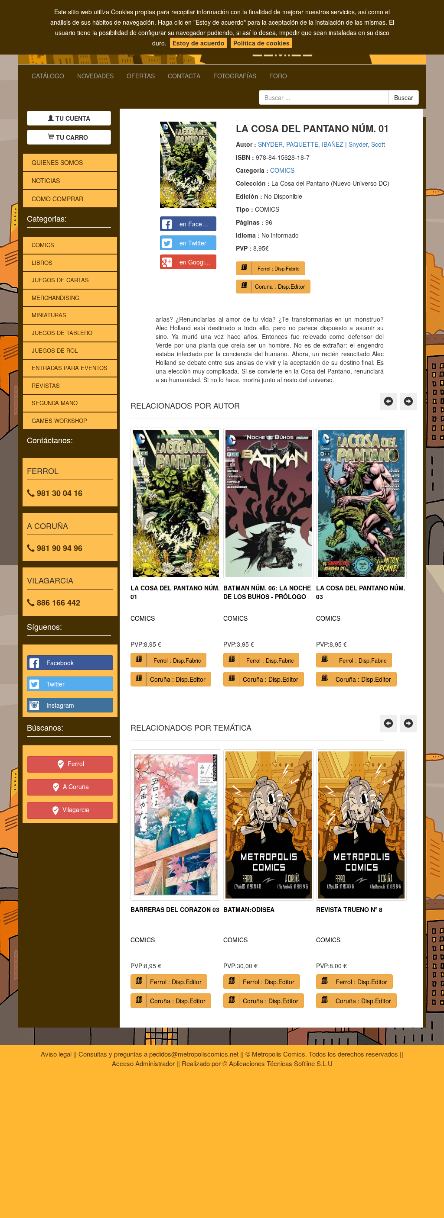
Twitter (55, 684)
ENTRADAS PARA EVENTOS (70, 368)
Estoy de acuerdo (199, 43)
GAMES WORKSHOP (59, 420)
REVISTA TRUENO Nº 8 (349, 909)
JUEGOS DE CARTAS (60, 280)
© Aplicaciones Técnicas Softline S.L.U (277, 1063)
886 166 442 (57, 602)
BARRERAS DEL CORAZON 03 (175, 909)
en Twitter (193, 242)
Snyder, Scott (367, 144)
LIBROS (42, 262)
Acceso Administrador (143, 1063)
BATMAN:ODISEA (248, 909)
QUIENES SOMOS (57, 162)
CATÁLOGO (48, 75)
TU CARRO (72, 137)
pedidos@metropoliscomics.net (193, 1053)
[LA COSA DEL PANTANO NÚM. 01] (188, 165)
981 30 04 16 (58, 493)
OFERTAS (141, 75)
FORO (278, 75)
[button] (388, 401)
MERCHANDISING (55, 297)
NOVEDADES (95, 75)
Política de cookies (261, 43)
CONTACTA (184, 75)
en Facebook (197, 223)
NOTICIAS (46, 180)
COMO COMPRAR (57, 198)
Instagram (60, 705)
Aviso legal (56, 1053)
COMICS (43, 245)
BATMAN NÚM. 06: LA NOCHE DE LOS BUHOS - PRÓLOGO (267, 592)
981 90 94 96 (58, 548)
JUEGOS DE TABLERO (62, 333)
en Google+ (196, 262)
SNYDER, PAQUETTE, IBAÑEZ (300, 144)
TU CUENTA (72, 118)
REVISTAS (46, 385)
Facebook (60, 662)
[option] (176, 560)
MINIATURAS (49, 315)
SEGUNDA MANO (55, 403)
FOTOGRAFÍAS (234, 75)
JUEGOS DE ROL (55, 350)
